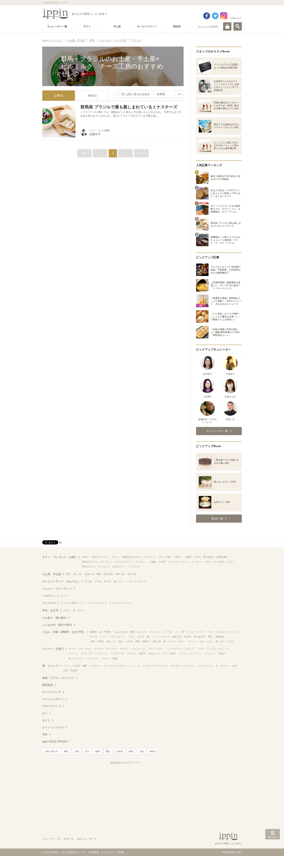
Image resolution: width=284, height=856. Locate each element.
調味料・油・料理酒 (100, 632)
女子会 (107, 581)
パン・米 (179, 632)
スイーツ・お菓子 (53, 648)
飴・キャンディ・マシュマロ (83, 658)
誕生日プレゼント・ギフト (105, 557)
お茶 (65, 670)
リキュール (188, 665)
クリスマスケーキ (97, 603)
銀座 (131, 751)
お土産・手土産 (51, 574)
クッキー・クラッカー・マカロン (112, 648)
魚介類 (187, 636)
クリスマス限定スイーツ (73, 603)
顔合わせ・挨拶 (93, 574)
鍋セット (111, 641)
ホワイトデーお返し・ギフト (220, 561)
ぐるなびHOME (50, 852)
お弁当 (129, 641)
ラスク (200, 648)
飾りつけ (118, 581)
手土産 (88, 581)
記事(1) (58, 95)
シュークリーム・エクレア (180, 648)
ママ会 (97, 581)
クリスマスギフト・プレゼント (131, 561)
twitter (215, 15)
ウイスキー (95, 665)
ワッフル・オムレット (217, 648)
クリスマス (49, 603)
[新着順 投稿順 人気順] (169, 94)
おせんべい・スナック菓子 (162, 653)
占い (45, 713)
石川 (87, 751)
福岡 (97, 751)
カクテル (175, 665)
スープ (172, 641)
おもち (81, 610)
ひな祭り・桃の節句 (54, 617)
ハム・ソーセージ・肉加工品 (167, 636)
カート (227, 26)
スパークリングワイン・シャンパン (122, 665)
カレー (181, 641)
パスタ (131, 636)
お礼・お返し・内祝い (170, 557)
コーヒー (225, 665)
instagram (223, 15)
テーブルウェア (51, 692)
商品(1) (92, 95)
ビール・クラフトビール (155, 665)
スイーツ (65, 595)
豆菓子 (221, 653)
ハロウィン (49, 595)
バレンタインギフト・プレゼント (185, 561)
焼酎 (84, 665)
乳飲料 (73, 670)
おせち (66, 610)
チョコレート (138, 648)
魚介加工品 (199, 636)
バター (210, 632)
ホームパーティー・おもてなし (61, 581)
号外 (45, 734)
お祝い (85, 557)
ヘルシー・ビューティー (57, 588)
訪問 (68, 574)
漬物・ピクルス (138, 632)
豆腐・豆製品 (97, 641)
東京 (66, 751)
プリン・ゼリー (156, 648)
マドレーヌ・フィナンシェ (94, 653)
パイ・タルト (85, 648)
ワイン (66, 665)
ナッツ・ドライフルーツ (112, 636)
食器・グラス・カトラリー (58, 677)
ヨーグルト (154, 632)
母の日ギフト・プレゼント (96, 566)
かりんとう (210, 653)
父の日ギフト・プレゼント (126, 566)
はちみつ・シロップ (227, 632)
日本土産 (132, 574)
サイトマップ (108, 852)
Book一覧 (68, 838)
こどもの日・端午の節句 (57, 624)
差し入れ (77, 574)
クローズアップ (51, 706)
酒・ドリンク (50, 665)
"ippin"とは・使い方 (86, 838)
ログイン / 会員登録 (208, 26)
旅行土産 (120, 574)
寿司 (137, 641)
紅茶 (234, 665)
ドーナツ (73, 653)
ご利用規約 (93, 852)
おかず (140, 636)
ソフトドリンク (205, 665)
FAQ (119, 852)
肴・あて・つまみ (225, 641)
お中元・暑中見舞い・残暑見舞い (211, 557)
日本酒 (76, 665)
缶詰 (121, 641)
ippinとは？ (236, 17)
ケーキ (72, 648)
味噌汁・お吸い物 (152, 641)
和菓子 (142, 653)
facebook (206, 15)
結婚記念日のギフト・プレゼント (139, 557)
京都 (76, 751)
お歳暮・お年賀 (157, 561)
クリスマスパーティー (120, 603)
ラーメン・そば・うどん (200, 641)
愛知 (108, 751)
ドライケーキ (117, 653)
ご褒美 (187, 557)
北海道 (119, 751)
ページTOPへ (272, 846)
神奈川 (152, 751)
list (60, 542)
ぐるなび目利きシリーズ (72, 852)
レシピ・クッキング (135, 581)
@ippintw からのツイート (125, 762)
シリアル (167, 632)
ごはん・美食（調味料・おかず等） (63, 631)
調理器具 (47, 685)
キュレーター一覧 (51, 838)
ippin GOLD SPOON (54, 741)
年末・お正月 (50, 610)
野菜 (210, 636)
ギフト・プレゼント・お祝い (59, 557)
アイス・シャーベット (190, 653)
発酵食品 (219, 636)
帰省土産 (108, 574)
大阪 (141, 751)
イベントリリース (53, 727)
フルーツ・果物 (109, 658)
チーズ (93, 636)
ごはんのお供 (120, 632)
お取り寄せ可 (51, 751)
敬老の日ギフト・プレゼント (97, 561)
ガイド (46, 720)
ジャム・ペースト (195, 632)
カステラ (131, 653)
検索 (237, 26)
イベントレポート (53, 699)
